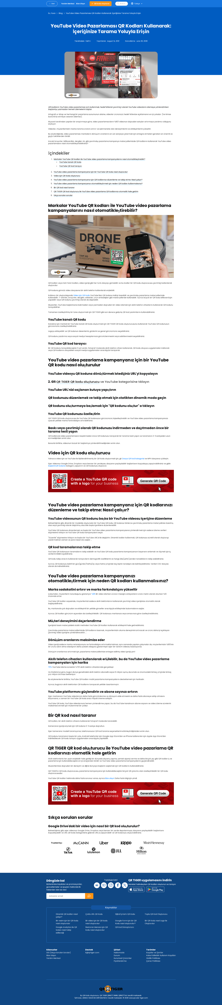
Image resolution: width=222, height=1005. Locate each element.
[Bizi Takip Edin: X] (125, 885)
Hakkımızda (119, 952)
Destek (89, 949)
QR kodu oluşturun (101, 3)
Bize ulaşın (109, 778)
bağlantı (52, 465)
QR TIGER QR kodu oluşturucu (78, 382)
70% (50, 667)
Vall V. (88, 41)
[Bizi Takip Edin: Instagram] (111, 885)
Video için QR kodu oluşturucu (67, 175)
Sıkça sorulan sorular (63, 195)
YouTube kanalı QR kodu (70, 162)
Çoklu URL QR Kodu (94, 914)
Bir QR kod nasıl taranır (64, 187)
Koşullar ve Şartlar (154, 952)
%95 (93, 594)
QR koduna (60, 465)
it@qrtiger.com (92, 952)
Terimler (151, 949)
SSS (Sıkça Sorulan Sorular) (58, 952)
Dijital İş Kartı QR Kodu (125, 914)
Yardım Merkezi (53, 958)
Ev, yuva (51, 13)
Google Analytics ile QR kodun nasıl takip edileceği (66, 930)
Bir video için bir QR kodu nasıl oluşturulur (96, 922)
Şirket (117, 949)
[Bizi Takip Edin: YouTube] (104, 885)
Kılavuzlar (51, 949)
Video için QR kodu (81, 295)
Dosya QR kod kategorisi (133, 458)
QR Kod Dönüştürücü (124, 927)
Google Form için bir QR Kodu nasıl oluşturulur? (126, 922)
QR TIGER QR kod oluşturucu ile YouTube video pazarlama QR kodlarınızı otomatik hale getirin (96, 191)
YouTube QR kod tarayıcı (70, 166)
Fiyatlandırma (120, 961)
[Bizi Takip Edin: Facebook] (118, 885)
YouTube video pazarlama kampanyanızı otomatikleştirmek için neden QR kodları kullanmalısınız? (98, 183)
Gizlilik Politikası (153, 958)
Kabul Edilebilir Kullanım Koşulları (161, 955)
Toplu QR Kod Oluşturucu (156, 914)
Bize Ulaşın (51, 955)
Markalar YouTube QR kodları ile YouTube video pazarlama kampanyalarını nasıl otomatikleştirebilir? (99, 159)
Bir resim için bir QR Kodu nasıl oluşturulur (67, 922)
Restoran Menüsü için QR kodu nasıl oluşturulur (96, 928)
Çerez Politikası (153, 961)
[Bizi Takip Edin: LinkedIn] (97, 885)
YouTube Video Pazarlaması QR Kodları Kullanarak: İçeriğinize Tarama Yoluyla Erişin (103, 13)
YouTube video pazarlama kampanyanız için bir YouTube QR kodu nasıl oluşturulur (91, 172)
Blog (61, 13)
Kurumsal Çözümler (123, 958)
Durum (117, 955)
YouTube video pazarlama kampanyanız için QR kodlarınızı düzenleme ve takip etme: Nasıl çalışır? (98, 179)
